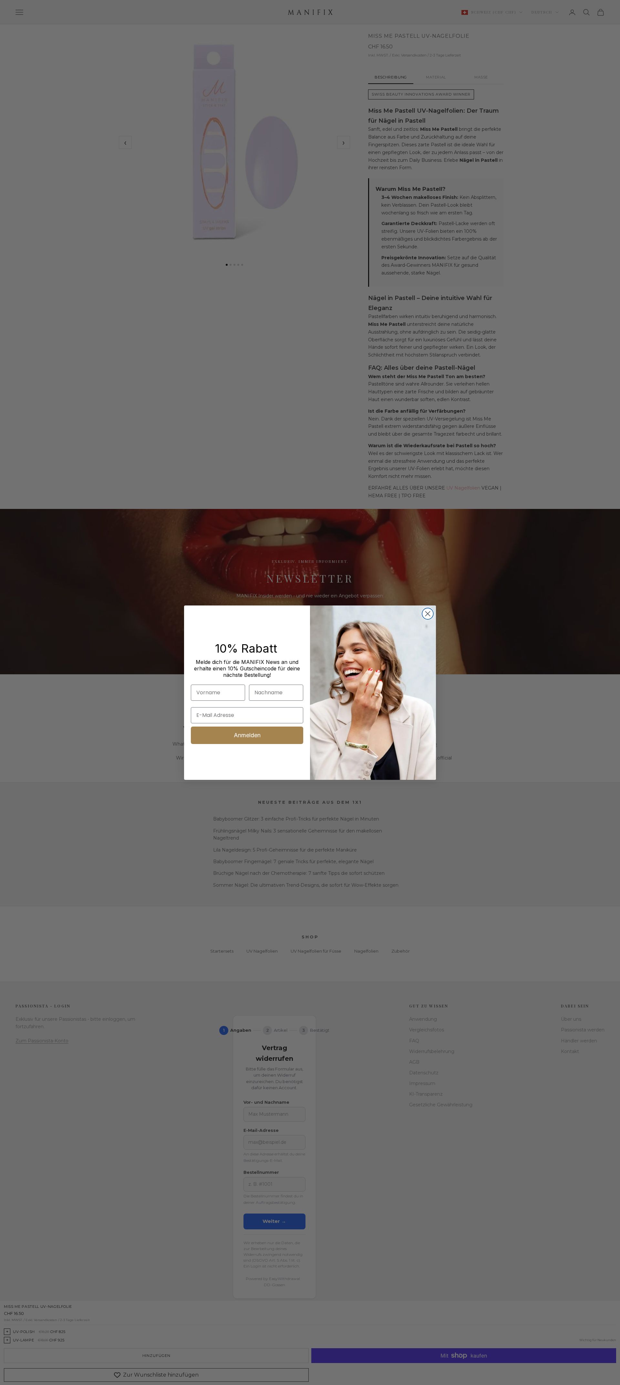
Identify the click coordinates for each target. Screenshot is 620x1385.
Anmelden (247, 735)
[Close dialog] (427, 613)
